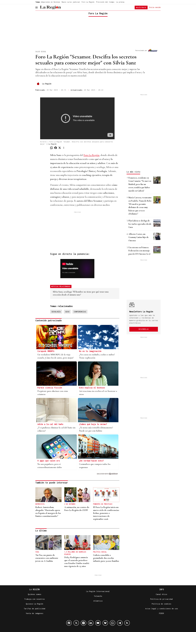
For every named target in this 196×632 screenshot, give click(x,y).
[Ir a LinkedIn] (90, 623)
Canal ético (161, 594)
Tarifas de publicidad (34, 609)
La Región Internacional (98, 591)
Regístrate (141, 7)
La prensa (120, 2)
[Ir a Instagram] (83, 623)
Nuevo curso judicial (71, 2)
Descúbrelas (144, 329)
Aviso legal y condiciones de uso (161, 609)
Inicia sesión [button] (155, 7)
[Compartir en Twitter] (59, 147)
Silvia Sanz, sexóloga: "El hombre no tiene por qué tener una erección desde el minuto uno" (81, 293)
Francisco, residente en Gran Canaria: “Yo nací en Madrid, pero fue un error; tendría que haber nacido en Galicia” (139, 184)
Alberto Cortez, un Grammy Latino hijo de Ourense (138, 237)
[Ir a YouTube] (98, 623)
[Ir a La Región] (50, 7)
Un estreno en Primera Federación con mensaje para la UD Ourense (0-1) (139, 250)
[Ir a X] (76, 623)
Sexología (56, 312)
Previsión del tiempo (105, 2)
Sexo (67, 312)
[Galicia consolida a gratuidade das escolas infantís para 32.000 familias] (106, 542)
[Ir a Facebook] (69, 623)
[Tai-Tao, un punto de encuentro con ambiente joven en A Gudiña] (48, 542)
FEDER (161, 613)
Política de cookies (161, 604)
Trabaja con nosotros (34, 599)
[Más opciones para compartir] (63, 147)
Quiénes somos (34, 594)
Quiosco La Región (34, 604)
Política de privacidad (161, 599)
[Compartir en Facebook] (55, 147)
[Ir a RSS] (127, 623)
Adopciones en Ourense (50, 2)
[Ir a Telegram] (119, 623)
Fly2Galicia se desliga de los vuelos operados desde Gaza (139, 223)
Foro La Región (88, 2)
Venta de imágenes (34, 613)
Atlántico (98, 601)
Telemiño (98, 596)
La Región (46, 84)
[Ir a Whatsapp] (112, 623)
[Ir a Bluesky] (105, 623)
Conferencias (80, 312)
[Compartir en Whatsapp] (51, 147)
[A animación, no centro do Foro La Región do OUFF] (77, 494)
